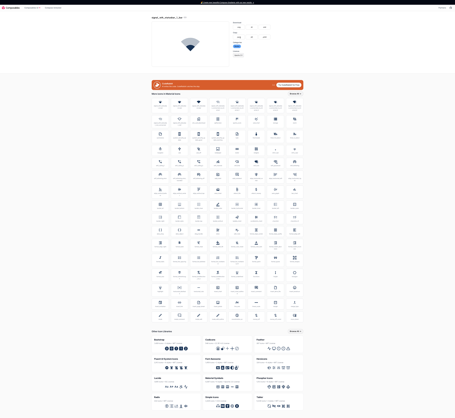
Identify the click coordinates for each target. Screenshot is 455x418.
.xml (264, 27)
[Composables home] (11, 8)
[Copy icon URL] (185, 17)
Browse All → (295, 94)
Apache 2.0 (238, 55)
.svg (239, 27)
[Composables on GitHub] (450, 7)
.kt (252, 27)
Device (236, 46)
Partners (442, 8)
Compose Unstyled (53, 8)
